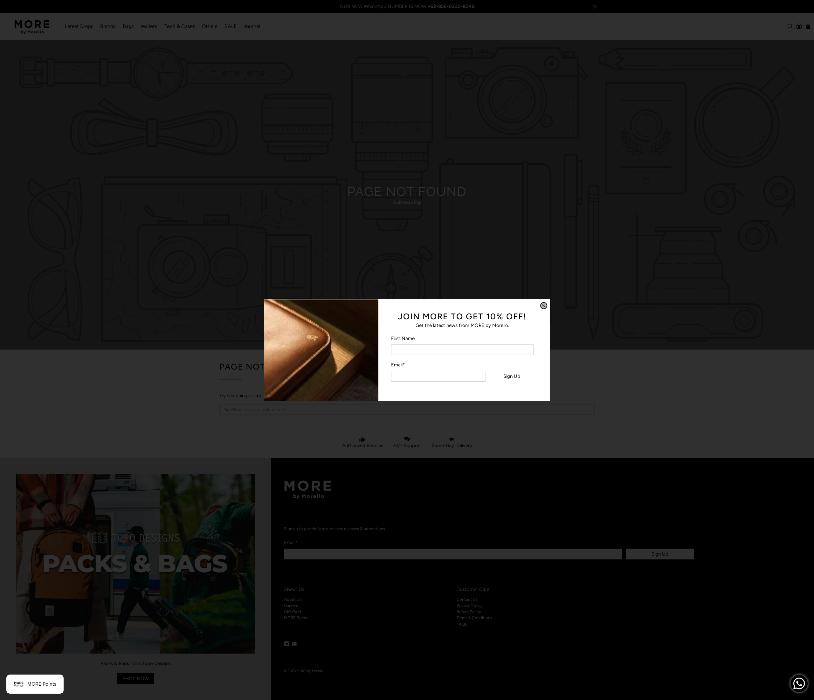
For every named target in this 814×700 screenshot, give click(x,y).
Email (398, 365)
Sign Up (511, 376)
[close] (544, 305)
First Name (403, 338)
